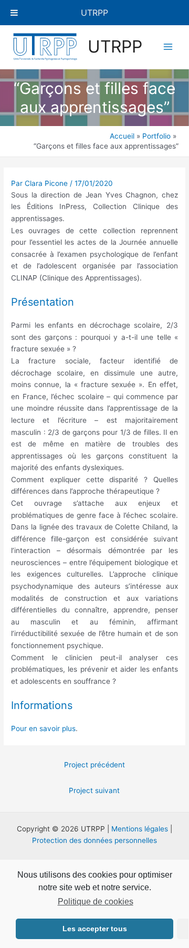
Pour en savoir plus (43, 728)
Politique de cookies (95, 901)
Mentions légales (139, 829)
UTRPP (115, 46)
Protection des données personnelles (94, 840)
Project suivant (94, 790)
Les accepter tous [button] (94, 928)
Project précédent (94, 765)
